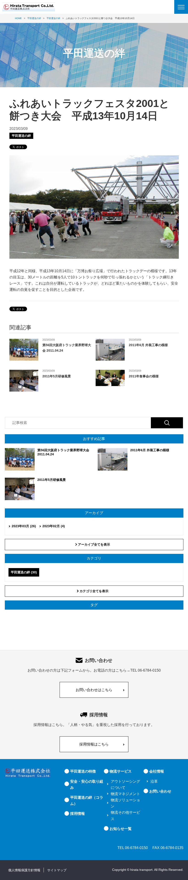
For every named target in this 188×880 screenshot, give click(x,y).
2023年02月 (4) (53, 526)
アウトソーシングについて (125, 784)
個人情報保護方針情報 (24, 870)
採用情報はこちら (94, 744)
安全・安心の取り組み (86, 784)
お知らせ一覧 (121, 829)
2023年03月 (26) (24, 526)
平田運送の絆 (21, 135)
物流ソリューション (125, 803)
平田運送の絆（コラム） (86, 801)
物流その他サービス (125, 815)
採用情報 (77, 814)
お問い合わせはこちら (94, 690)
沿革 (154, 781)
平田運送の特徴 (83, 771)
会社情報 (156, 771)
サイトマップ (56, 870)
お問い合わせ (160, 791)
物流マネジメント (125, 794)
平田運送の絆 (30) (24, 572)
